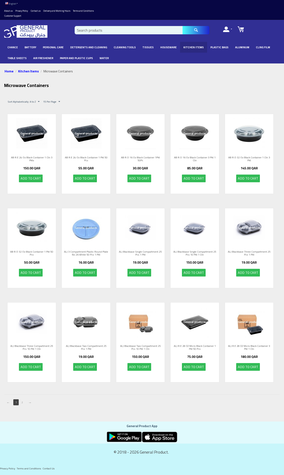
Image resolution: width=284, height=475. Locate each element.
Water (104, 58)
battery (30, 47)
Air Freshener (43, 58)
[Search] (196, 30)
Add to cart (31, 178)
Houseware (168, 47)
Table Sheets (17, 58)
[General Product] (25, 31)
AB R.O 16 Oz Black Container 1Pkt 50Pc (140, 159)
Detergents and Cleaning (88, 47)
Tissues (148, 47)
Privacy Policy (21, 11)
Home (9, 71)
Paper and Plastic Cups (76, 58)
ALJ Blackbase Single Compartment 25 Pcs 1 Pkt (140, 253)
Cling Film (263, 47)
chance (12, 47)
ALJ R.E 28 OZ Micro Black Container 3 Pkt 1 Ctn (249, 348)
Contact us (36, 11)
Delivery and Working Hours (56, 11)
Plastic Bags (219, 47)
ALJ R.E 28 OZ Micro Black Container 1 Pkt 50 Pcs (195, 348)
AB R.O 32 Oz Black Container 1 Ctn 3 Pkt (249, 159)
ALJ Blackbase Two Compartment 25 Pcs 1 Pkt (86, 348)
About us (8, 11)
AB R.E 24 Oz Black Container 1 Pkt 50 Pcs (86, 159)
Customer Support (12, 16)
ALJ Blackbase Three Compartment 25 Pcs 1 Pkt (249, 253)
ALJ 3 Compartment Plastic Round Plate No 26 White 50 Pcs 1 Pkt (86, 253)
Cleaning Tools (125, 47)
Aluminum (242, 47)
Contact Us (49, 468)
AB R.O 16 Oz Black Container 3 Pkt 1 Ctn (195, 159)
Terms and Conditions (83, 11)
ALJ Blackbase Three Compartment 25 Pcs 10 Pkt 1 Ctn (31, 348)
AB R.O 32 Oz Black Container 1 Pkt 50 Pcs (31, 253)
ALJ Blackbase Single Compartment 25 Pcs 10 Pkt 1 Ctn (194, 253)
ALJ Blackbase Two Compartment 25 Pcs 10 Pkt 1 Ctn (140, 348)
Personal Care (53, 47)
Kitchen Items (193, 47)
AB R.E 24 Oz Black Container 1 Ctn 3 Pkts (31, 159)
